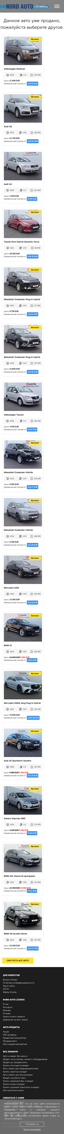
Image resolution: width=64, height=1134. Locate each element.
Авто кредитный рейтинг (15, 1044)
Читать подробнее (32, 1129)
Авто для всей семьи (13, 1090)
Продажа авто (10, 1041)
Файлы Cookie (10, 992)
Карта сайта (9, 986)
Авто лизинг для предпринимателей (20, 1068)
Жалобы (7, 1010)
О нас (6, 1004)
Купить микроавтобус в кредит (18, 1081)
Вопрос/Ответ (10, 979)
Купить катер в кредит (14, 1084)
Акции (6, 1031)
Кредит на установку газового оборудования (25, 1059)
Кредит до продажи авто (15, 1062)
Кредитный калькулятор (14, 1038)
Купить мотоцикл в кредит (16, 1065)
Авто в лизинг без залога (15, 1056)
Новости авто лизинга (14, 1016)
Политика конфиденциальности (18, 983)
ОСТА (6, 989)
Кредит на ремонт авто (14, 1078)
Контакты (7, 1007)
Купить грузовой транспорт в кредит (21, 1087)
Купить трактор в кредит (15, 1071)
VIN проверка (9, 1035)
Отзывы (6, 1013)
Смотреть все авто (18, 960)
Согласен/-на (32, 1124)
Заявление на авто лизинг (15, 1019)
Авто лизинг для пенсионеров (17, 1075)
